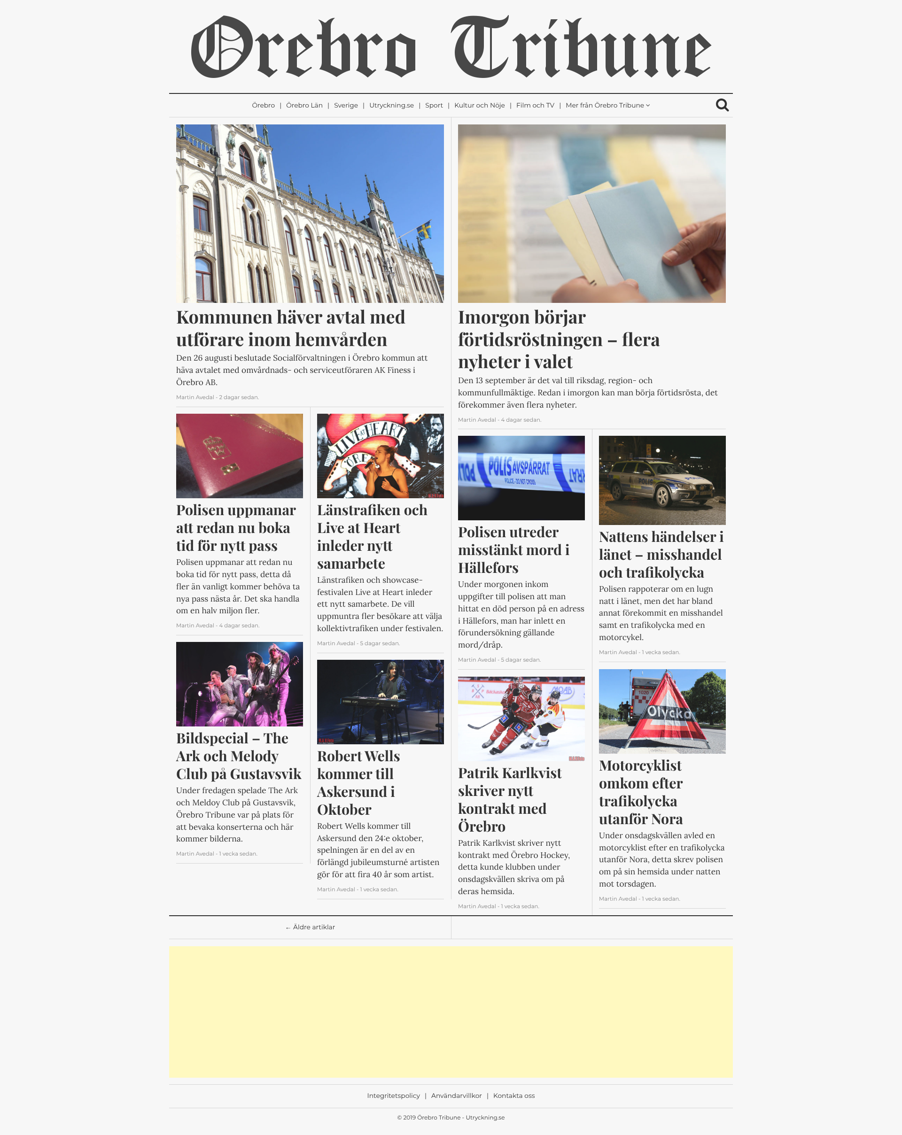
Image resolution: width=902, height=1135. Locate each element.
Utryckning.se (391, 105)
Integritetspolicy (393, 1096)
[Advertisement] (451, 1012)
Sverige (346, 105)
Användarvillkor (456, 1096)
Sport (434, 105)
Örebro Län (304, 105)
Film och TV (535, 105)
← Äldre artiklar (310, 927)
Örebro (263, 105)
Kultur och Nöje (479, 105)
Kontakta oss (514, 1096)
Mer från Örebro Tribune (605, 105)
